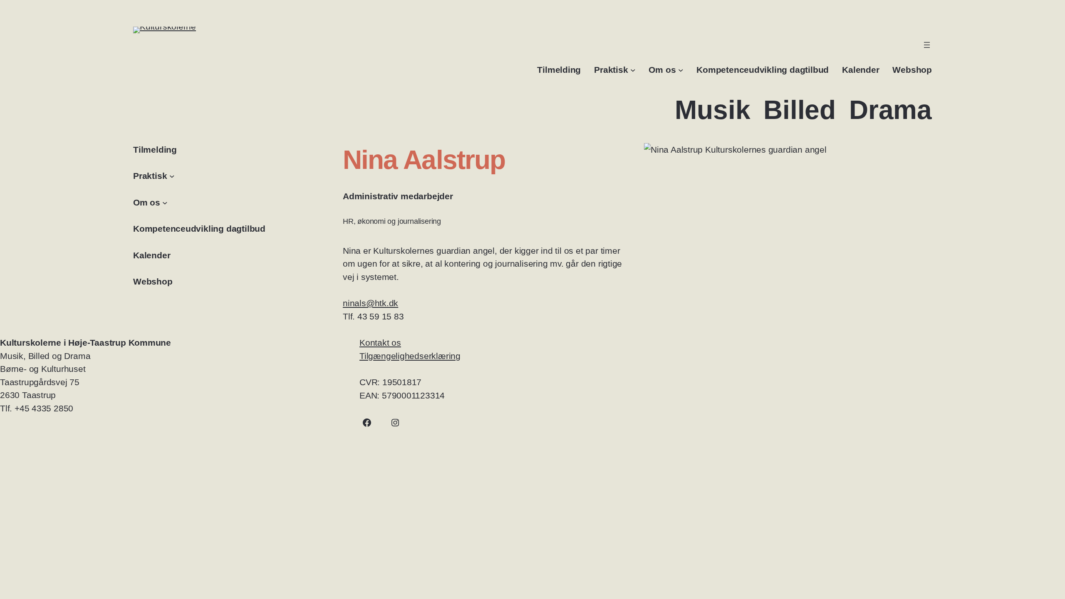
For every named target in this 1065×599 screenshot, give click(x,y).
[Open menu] (927, 45)
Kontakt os (380, 342)
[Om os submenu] (681, 69)
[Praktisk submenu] (633, 69)
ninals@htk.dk (370, 303)
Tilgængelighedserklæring (410, 356)
